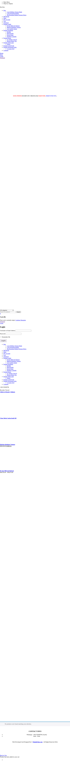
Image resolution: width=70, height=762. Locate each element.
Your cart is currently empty (7, 320)
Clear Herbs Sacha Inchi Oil (8, 418)
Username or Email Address (7, 330)
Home (1, 717)
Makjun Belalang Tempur (7, 444)
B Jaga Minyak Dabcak (7, 471)
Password (2, 333)
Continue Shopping (20, 320)
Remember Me (6, 337)
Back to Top (3, 755)
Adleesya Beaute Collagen (7, 392)
